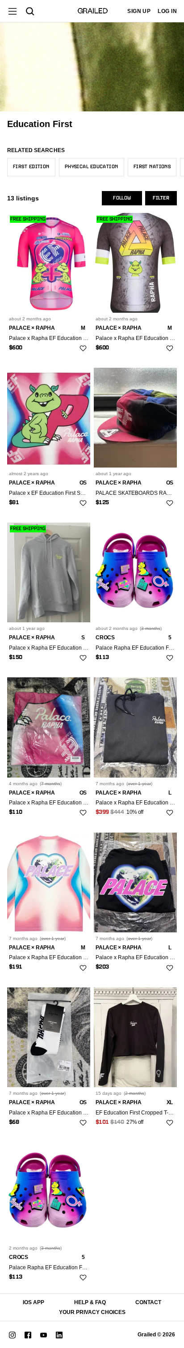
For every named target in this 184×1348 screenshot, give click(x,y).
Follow (122, 198)
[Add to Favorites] (83, 348)
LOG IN (167, 11)
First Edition (31, 167)
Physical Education (91, 167)
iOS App (33, 1302)
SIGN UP (139, 11)
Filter (161, 198)
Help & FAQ (90, 1302)
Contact (148, 1302)
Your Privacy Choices (92, 1312)
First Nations (152, 167)
